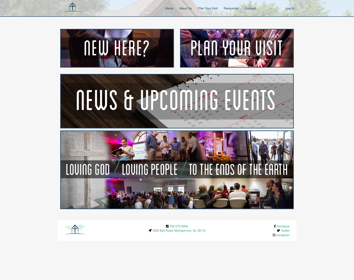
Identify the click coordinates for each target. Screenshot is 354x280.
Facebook (283, 226)
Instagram (283, 235)
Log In (290, 8)
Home (169, 8)
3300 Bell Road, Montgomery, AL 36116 (178, 230)
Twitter (285, 230)
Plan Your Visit (208, 8)
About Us (185, 8)
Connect (250, 8)
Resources (231, 8)
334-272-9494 (178, 226)
